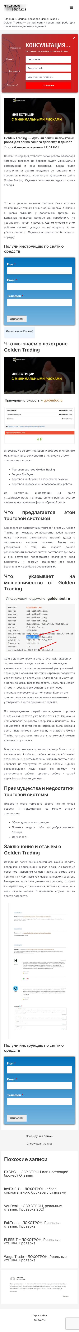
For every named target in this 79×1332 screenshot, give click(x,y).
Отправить (17, 318)
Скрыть (28, 331)
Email (12, 280)
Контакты (39, 1319)
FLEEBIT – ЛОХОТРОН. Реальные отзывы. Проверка (32, 1241)
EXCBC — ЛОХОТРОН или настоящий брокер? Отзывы (36, 1173)
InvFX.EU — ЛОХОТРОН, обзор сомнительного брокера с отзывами (35, 1190)
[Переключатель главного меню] (71, 7)
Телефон (15, 296)
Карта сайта (39, 1315)
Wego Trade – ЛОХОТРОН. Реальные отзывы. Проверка (35, 1258)
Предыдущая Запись (39, 1136)
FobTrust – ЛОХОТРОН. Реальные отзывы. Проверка (33, 1224)
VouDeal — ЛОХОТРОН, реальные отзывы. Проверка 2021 (33, 1207)
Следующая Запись (40, 1143)
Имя (11, 264)
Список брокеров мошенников (23, 147)
